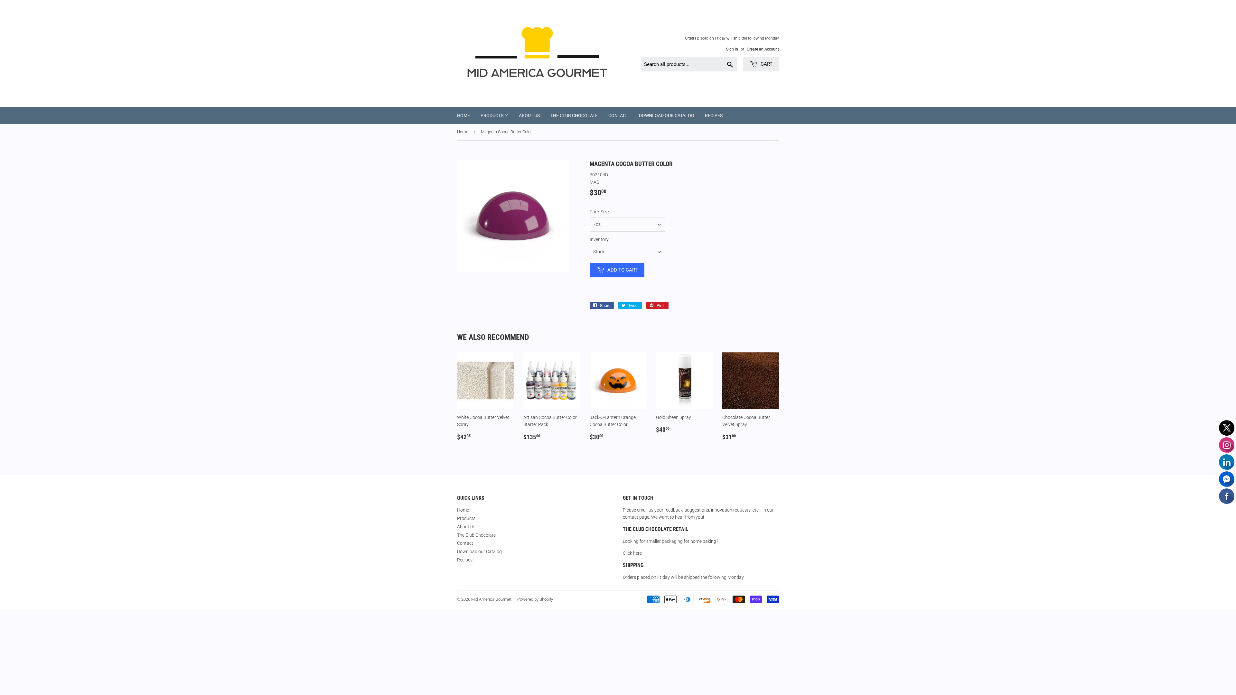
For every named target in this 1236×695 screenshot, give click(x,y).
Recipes (714, 115)
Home (463, 115)
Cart (765, 64)
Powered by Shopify (535, 599)
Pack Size (599, 211)
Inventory (599, 239)
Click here (632, 553)
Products (492, 115)
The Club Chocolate (574, 115)
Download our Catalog (666, 115)
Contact (618, 115)
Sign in (732, 49)
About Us (529, 115)
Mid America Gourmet (491, 599)
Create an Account (763, 49)
